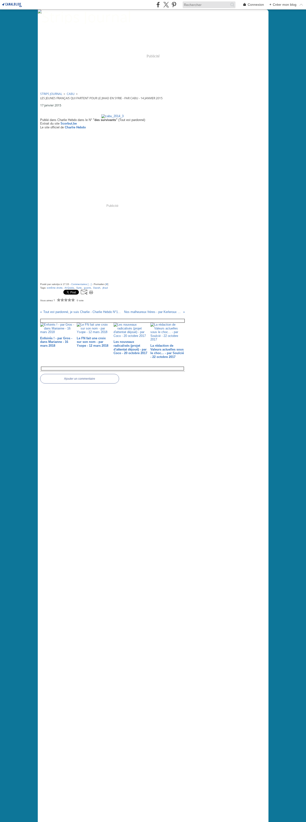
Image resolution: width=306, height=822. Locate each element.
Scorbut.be (68, 123)
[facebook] (158, 4)
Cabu (71, 94)
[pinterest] (174, 4)
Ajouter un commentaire (79, 378)
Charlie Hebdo (75, 127)
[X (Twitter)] (166, 4)
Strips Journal (51, 94)
